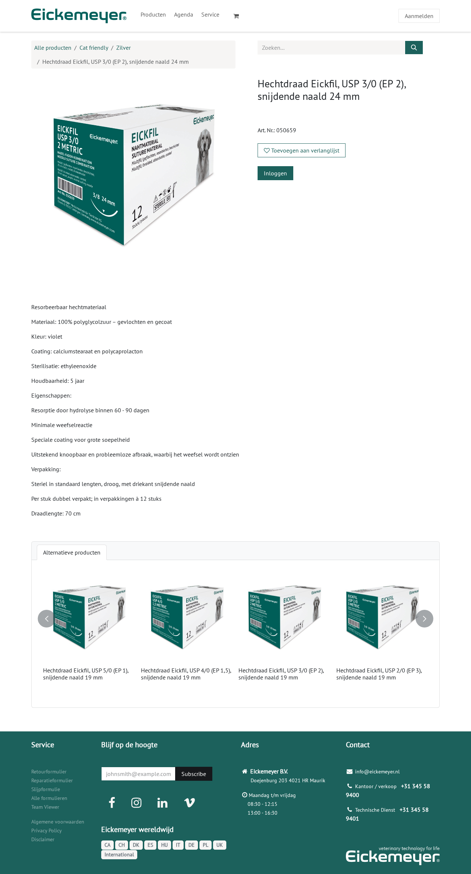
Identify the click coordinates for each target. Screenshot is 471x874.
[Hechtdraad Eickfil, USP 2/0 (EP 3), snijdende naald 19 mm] (382, 618)
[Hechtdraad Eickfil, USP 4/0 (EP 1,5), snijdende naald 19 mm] (187, 618)
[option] (235, 634)
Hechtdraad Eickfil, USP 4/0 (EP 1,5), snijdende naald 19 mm (186, 674)
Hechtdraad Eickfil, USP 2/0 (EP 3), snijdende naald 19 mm (379, 674)
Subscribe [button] (193, 773)
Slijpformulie (45, 789)
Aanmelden (419, 16)
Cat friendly (93, 47)
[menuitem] (153, 14)
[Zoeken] (414, 48)
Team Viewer (45, 807)
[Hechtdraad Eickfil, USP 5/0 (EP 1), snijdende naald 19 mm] (89, 618)
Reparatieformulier (52, 780)
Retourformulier (49, 771)
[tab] (72, 552)
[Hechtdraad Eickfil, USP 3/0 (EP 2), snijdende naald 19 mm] (284, 618)
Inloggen (275, 173)
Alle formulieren (49, 798)
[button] (47, 615)
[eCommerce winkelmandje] (239, 16)
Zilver (123, 47)
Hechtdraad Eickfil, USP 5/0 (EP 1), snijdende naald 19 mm (85, 674)
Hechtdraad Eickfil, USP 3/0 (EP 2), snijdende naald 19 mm (281, 674)
